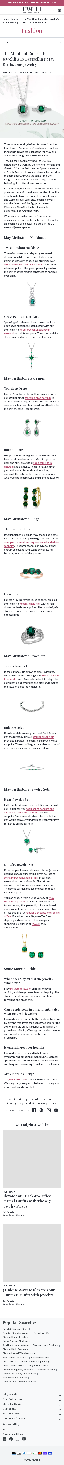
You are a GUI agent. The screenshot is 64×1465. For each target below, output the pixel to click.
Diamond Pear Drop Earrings (36, 1361)
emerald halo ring (30, 603)
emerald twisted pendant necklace (24, 264)
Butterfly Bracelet (41, 1357)
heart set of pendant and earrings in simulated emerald (29, 810)
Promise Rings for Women (16, 1333)
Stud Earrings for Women (16, 1345)
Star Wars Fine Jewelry (15, 1377)
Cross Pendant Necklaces (16, 1341)
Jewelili (36, 923)
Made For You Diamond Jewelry (19, 1381)
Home (6, 18)
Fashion (15, 18)
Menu (6, 42)
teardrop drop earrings (38, 397)
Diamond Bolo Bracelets (15, 1349)
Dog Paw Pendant (38, 1365)
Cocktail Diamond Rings (15, 1328)
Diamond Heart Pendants (16, 1337)
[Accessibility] (4, 1428)
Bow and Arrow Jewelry (15, 1357)
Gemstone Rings (43, 1333)
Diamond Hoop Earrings (45, 1345)
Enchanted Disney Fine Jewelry (19, 1373)
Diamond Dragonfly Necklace (18, 1369)
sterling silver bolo (43, 736)
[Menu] (3, 10)
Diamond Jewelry (46, 1369)
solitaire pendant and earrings (21, 877)
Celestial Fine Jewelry (14, 1365)
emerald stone (17, 1079)
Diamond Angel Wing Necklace (19, 1353)
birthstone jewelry (20, 988)
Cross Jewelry (10, 1361)
